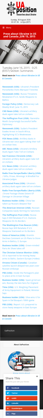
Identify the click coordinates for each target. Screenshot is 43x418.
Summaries (26, 71)
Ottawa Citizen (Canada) (14, 262)
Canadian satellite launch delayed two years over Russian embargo (20, 265)
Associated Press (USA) (13, 183)
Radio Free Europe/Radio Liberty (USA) (21, 173)
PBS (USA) (7, 272)
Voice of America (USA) (13, 235)
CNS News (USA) (10, 111)
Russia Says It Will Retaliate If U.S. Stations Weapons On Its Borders (19, 218)
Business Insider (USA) (13, 200)
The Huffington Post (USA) (15, 118)
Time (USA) (7, 287)
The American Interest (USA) (16, 207)
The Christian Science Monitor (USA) (20, 252)
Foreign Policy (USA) (12, 104)
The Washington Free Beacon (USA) (19, 225)
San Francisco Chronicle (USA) (16, 156)
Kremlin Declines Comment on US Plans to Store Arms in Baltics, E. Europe (21, 238)
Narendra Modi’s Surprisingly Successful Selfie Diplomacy (20, 121)
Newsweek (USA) (10, 86)
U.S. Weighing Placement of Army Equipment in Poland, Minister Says (20, 290)
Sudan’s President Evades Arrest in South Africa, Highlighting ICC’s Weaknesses (19, 131)
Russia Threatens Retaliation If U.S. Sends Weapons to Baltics (19, 97)
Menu (8, 27)
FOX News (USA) (10, 138)
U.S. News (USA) (10, 166)
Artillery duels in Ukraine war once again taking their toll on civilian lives (21, 141)
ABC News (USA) (10, 148)
